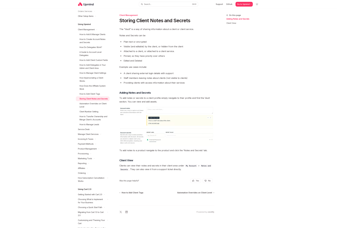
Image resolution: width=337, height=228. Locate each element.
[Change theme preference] (257, 4)
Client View (231, 23)
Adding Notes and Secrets (237, 19)
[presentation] (95, 118)
